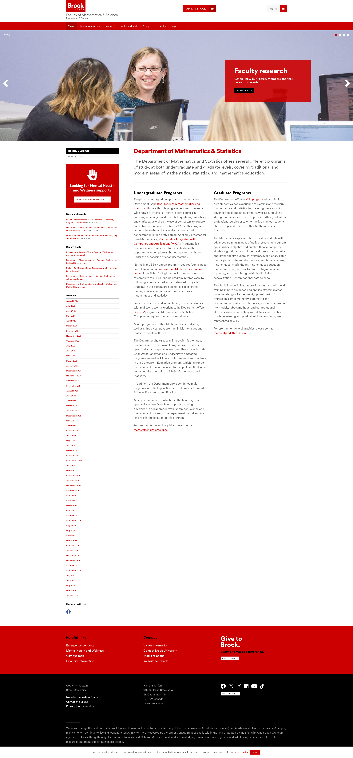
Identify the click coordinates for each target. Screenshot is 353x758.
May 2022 (70, 440)
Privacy (70, 706)
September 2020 (74, 460)
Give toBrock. (231, 641)
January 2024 (72, 410)
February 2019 (72, 510)
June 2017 (70, 580)
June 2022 (71, 435)
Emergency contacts (80, 645)
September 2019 (73, 495)
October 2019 (72, 490)
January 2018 (72, 550)
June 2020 (71, 465)
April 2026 (71, 321)
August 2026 (72, 301)
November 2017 (73, 560)
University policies (77, 701)
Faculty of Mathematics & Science (92, 15)
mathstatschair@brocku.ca (151, 430)
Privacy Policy (241, 752)
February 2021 (72, 455)
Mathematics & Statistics (77, 18)
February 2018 (72, 545)
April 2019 (71, 500)
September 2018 (73, 520)
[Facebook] (68, 611)
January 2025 (72, 366)
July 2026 (70, 306)
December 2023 (73, 416)
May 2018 (70, 530)
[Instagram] (239, 686)
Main (71, 26)
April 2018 (71, 535)
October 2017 (72, 565)
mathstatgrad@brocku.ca (230, 333)
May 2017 (70, 585)
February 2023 (73, 430)
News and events (77, 156)
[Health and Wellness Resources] (92, 207)
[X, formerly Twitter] (231, 686)
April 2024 (71, 400)
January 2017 (72, 595)
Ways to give (229, 658)
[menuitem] (199, 8)
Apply (146, 26)
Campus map (75, 656)
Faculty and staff (128, 26)
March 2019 (71, 505)
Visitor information (155, 645)
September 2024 (74, 386)
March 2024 (71, 405)
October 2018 (72, 515)
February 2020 (73, 475)
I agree (255, 752)
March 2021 (71, 450)
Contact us (161, 26)
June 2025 (71, 351)
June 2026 (71, 311)
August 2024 (72, 391)
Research (110, 26)
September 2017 (73, 570)
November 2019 (73, 485)
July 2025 (70, 346)
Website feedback (155, 661)
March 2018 (71, 540)
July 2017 (70, 575)
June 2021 (70, 446)
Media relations (153, 656)
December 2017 (73, 555)
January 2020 (72, 480)
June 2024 (71, 396)
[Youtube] (254, 686)
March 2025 (71, 361)
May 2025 (70, 355)
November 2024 (73, 376)
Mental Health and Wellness (85, 650)
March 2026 (71, 326)
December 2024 (73, 371)
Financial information (80, 661)
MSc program (254, 199)
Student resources (89, 26)
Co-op (138, 312)
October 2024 (72, 380)
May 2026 (71, 316)
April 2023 (71, 425)
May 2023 (71, 421)
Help (173, 26)
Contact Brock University (160, 650)
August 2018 (72, 525)
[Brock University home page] (75, 6)
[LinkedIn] (246, 686)
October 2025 (72, 341)
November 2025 (73, 336)
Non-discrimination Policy (82, 697)
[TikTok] (262, 686)
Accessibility (86, 706)
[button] (7, 85)
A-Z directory (229, 693)
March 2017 (71, 590)
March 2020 (71, 470)
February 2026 (73, 331)
